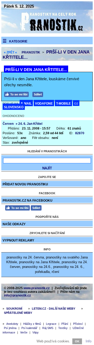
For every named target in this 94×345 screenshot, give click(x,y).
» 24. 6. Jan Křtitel (29, 124)
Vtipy (35, 332)
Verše (23, 332)
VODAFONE (44, 103)
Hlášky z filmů (32, 323)
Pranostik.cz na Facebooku (27, 200)
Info (88, 341)
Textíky (63, 328)
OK (77, 341)
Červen (8, 124)
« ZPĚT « (10, 52)
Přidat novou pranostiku (25, 184)
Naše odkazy (14, 224)
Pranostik (31, 52)
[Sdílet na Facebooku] (39, 94)
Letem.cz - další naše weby (53, 308)
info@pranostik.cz (17, 295)
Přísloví (78, 323)
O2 (76, 103)
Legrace (51, 323)
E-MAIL (26, 103)
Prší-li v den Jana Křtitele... (36, 69)
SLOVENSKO (14, 107)
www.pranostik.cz (37, 288)
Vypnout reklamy (18, 240)
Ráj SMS (47, 328)
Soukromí (14, 308)
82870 (79, 133)
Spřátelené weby (18, 312)
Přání (64, 323)
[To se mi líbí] (17, 94)
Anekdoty (12, 323)
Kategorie (18, 41)
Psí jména (10, 328)
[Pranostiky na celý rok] (47, 32)
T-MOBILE (63, 103)
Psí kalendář (29, 328)
